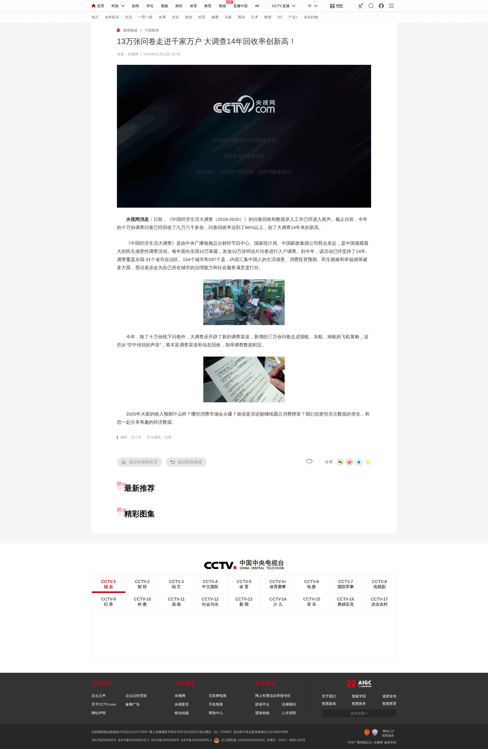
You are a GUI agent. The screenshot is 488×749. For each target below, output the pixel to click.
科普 (201, 17)
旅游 (188, 17)
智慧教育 (389, 703)
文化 (175, 17)
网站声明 (99, 713)
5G (280, 17)
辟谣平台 (262, 704)
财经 (178, 6)
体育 (193, 6)
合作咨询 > (359, 713)
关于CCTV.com (104, 704)
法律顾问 (289, 704)
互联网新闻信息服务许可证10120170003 (120, 732)
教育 (207, 6)
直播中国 (240, 6)
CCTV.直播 (280, 6)
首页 (100, 6)
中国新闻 (152, 30)
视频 (164, 6)
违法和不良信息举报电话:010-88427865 (260, 732)
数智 (267, 17)
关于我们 (329, 696)
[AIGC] (336, 5)
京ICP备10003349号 (165, 740)
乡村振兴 (112, 17)
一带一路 (145, 17)
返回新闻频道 (190, 462)
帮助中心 (216, 713)
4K (257, 6)
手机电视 (216, 704)
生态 (128, 17)
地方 (95, 17)
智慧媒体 (329, 703)
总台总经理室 (136, 696)
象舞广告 (133, 704)
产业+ (293, 17)
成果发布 (389, 696)
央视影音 (182, 704)
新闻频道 (130, 30)
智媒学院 (359, 696)
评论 (150, 6)
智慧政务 (359, 703)
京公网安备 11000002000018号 (243, 740)
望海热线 (262, 713)
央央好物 (311, 17)
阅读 (241, 17)
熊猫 (222, 6)
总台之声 (99, 696)
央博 (162, 17)
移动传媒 (182, 713)
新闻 (135, 6)
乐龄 (228, 17)
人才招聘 (289, 713)
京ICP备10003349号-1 (196, 740)
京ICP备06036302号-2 (133, 740)
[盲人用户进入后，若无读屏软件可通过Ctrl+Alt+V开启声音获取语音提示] (360, 5)
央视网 (180, 696)
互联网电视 (217, 696)
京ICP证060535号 (104, 740)
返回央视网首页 (143, 462)
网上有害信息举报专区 (273, 696)
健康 (215, 17)
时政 (115, 6)
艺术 (254, 17)
